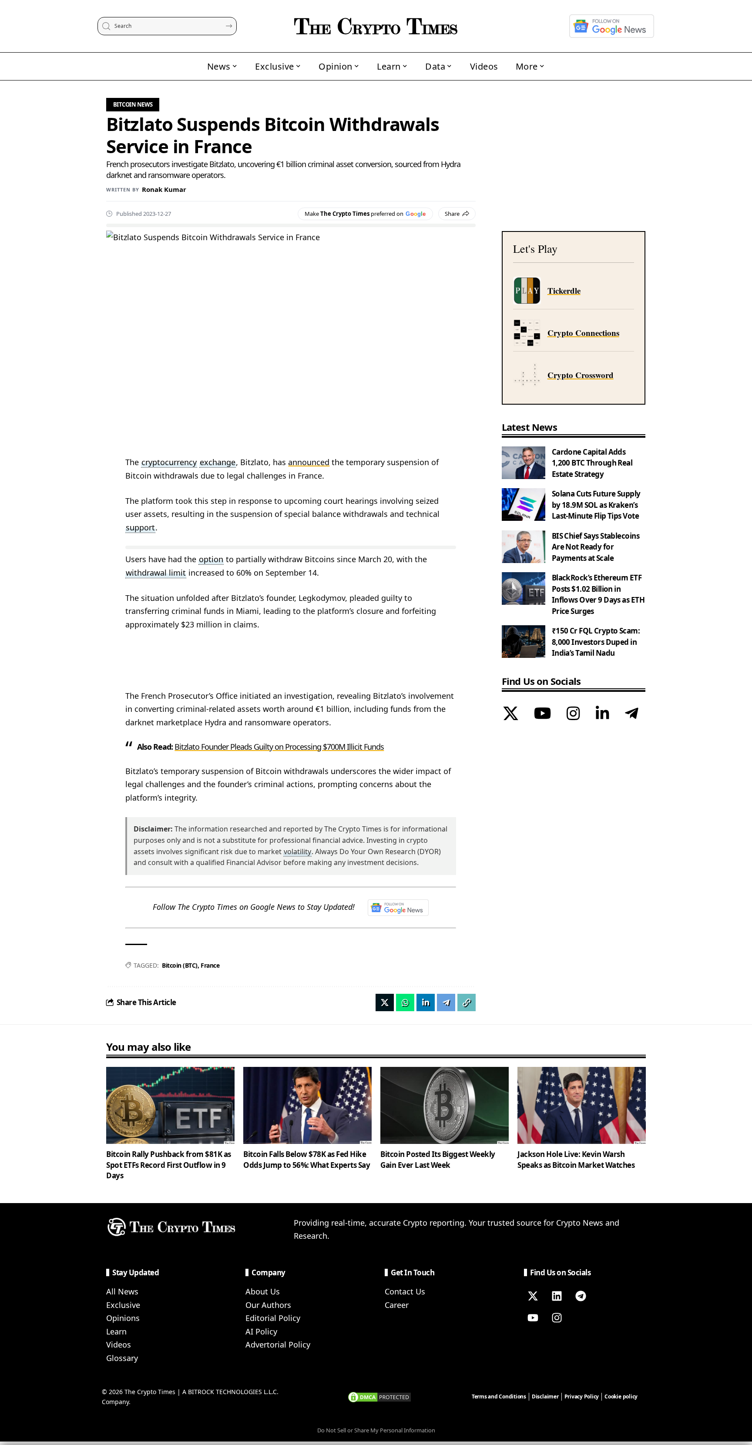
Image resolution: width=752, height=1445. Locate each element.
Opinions (123, 1318)
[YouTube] (542, 714)
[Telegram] (632, 714)
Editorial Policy (272, 1318)
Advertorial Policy (277, 1344)
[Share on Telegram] (446, 1002)
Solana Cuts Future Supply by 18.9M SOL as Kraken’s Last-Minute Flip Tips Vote (596, 505)
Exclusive (123, 1305)
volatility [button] (297, 851)
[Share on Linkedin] (425, 1002)
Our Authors (268, 1305)
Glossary (122, 1358)
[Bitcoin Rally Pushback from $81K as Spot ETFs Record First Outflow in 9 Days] (170, 1105)
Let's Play (535, 248)
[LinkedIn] (602, 714)
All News (122, 1291)
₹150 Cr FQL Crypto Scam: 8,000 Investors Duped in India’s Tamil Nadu (596, 642)
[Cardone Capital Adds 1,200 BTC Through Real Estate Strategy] (523, 462)
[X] (511, 714)
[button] (466, 1002)
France (210, 965)
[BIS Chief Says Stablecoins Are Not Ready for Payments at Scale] (523, 546)
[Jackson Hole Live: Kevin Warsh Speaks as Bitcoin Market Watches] (581, 1105)
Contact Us (405, 1291)
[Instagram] (573, 714)
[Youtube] (533, 1317)
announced (308, 462)
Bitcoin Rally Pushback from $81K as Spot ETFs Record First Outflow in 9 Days (168, 1164)
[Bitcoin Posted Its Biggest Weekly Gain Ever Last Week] (444, 1105)
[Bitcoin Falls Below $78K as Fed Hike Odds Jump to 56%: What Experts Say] (307, 1105)
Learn (116, 1331)
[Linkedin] (556, 1296)
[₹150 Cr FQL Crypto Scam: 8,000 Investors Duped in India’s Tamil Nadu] (523, 641)
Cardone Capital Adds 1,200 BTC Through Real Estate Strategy (592, 463)
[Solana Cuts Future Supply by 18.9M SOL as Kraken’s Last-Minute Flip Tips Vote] (523, 504)
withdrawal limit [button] (156, 572)
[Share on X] (385, 1002)
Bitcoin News (133, 104)
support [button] (140, 527)
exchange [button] (217, 462)
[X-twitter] (533, 1296)
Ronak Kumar (164, 189)
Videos (118, 1344)
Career (397, 1305)
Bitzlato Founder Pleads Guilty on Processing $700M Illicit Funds (279, 746)
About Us (262, 1291)
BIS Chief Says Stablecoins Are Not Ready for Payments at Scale (595, 547)
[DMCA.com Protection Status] (379, 1396)
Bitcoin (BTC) (180, 965)
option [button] (211, 559)
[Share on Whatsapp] (405, 1002)
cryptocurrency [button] (169, 462)
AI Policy (261, 1331)
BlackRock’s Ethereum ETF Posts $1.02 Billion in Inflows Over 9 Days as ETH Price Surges (598, 594)
